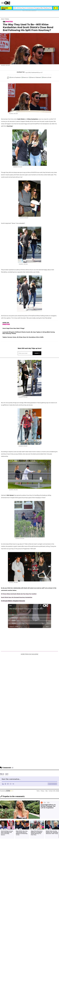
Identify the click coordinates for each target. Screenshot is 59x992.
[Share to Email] (46, 77)
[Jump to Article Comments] (8, 77)
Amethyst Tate (21, 72)
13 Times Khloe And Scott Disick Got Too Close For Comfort (18, 594)
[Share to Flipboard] (35, 77)
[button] (3, 3)
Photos (7, 19)
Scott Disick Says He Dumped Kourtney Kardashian (16, 597)
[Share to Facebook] (15, 77)
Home (2, 19)
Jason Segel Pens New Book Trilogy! (13, 328)
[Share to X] (24, 77)
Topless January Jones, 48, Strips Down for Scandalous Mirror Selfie (23, 337)
